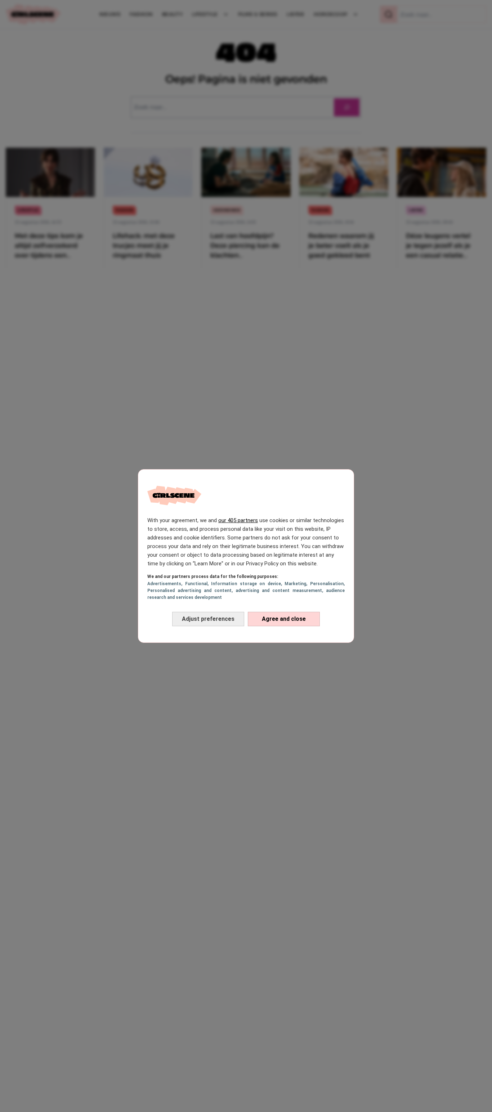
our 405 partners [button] (238, 520)
